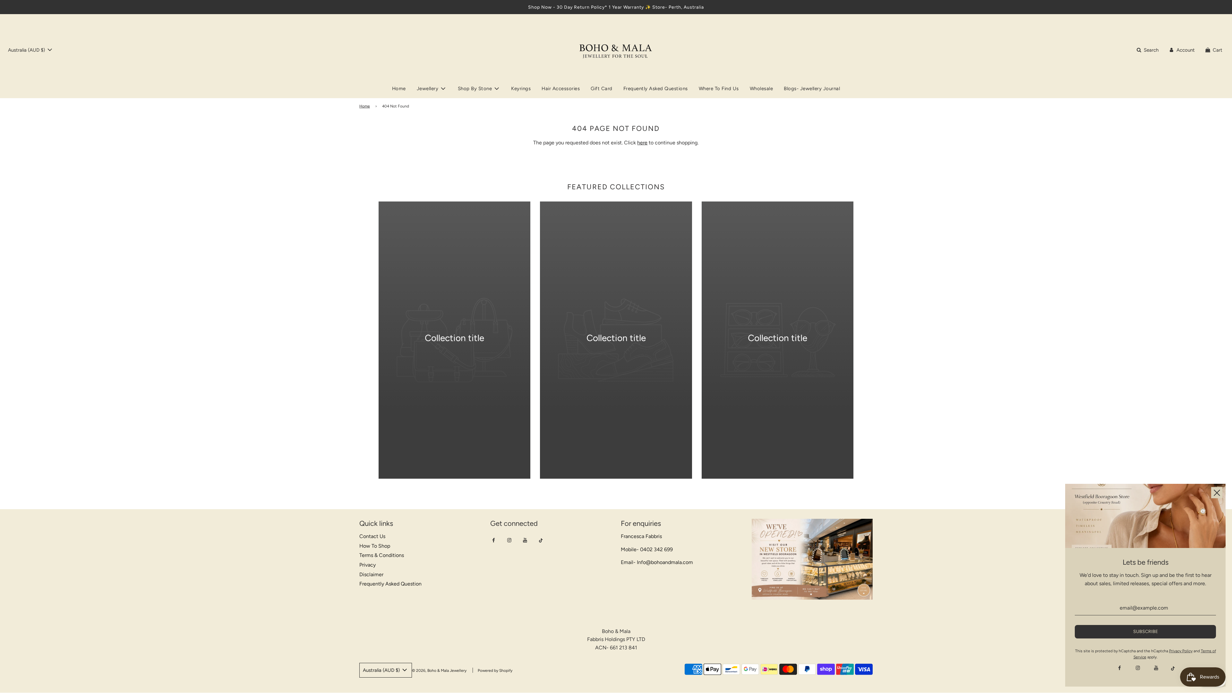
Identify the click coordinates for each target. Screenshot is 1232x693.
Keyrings (521, 88)
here (642, 143)
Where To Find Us (719, 88)
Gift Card (601, 88)
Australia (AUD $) (27, 50)
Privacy (367, 565)
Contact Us (372, 536)
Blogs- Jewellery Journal (812, 88)
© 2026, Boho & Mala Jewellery (439, 670)
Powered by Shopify (495, 670)
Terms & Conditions (381, 555)
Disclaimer (371, 574)
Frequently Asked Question (390, 584)
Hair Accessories (561, 88)
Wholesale (761, 88)
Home (399, 88)
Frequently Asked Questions (655, 88)
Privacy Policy (1181, 651)
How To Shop (374, 546)
